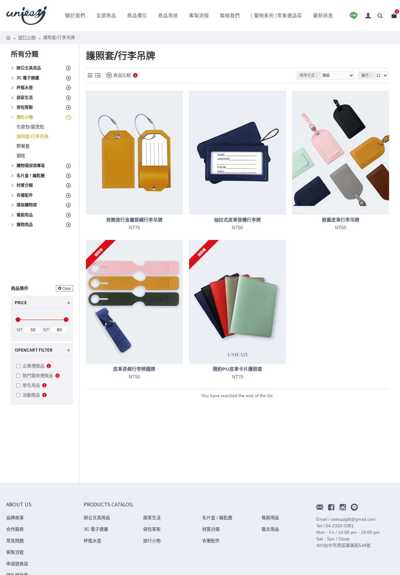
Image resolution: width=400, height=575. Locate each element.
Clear (66, 288)
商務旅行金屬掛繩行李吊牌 (134, 220)
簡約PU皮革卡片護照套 (237, 369)
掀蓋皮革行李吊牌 (340, 220)
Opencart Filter (33, 350)
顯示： (366, 75)
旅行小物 (27, 37)
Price (21, 302)
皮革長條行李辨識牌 (134, 369)
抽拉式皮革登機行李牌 (237, 220)
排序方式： (309, 75)
